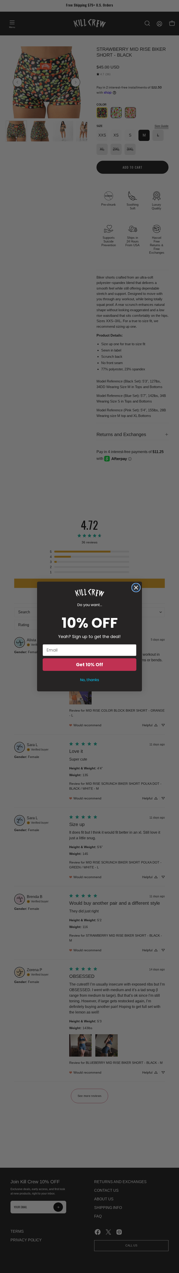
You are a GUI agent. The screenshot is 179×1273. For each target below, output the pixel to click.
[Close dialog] (136, 588)
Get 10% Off (89, 664)
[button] (89, 593)
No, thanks (89, 680)
